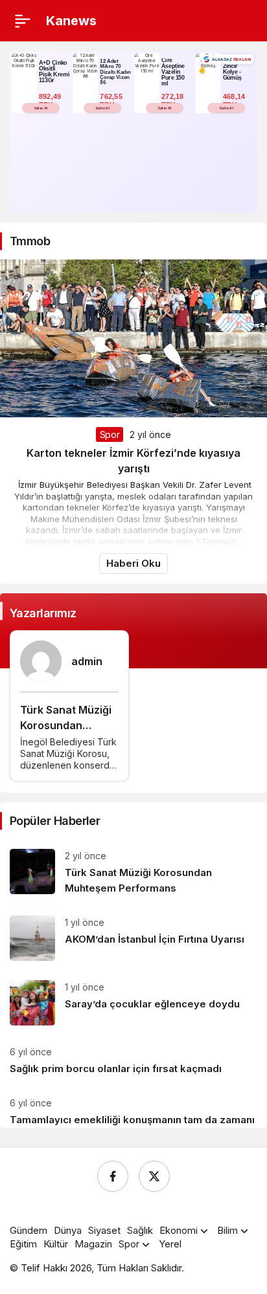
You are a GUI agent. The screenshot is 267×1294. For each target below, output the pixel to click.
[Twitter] (154, 1176)
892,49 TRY (51, 101)
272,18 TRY (173, 101)
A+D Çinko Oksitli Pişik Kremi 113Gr (54, 71)
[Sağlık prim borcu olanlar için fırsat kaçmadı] (133, 1060)
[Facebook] (112, 1176)
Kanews (71, 20)
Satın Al (41, 107)
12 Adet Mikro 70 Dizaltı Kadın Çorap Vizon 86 (115, 71)
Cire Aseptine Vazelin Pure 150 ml (173, 71)
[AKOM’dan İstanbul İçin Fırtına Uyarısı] (133, 938)
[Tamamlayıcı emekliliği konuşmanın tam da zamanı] (133, 1107)
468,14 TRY (235, 101)
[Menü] (23, 21)
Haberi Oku (133, 563)
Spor (110, 434)
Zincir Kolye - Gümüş (232, 72)
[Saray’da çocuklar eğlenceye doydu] (133, 1002)
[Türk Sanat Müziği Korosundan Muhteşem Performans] (133, 872)
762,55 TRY (112, 101)
